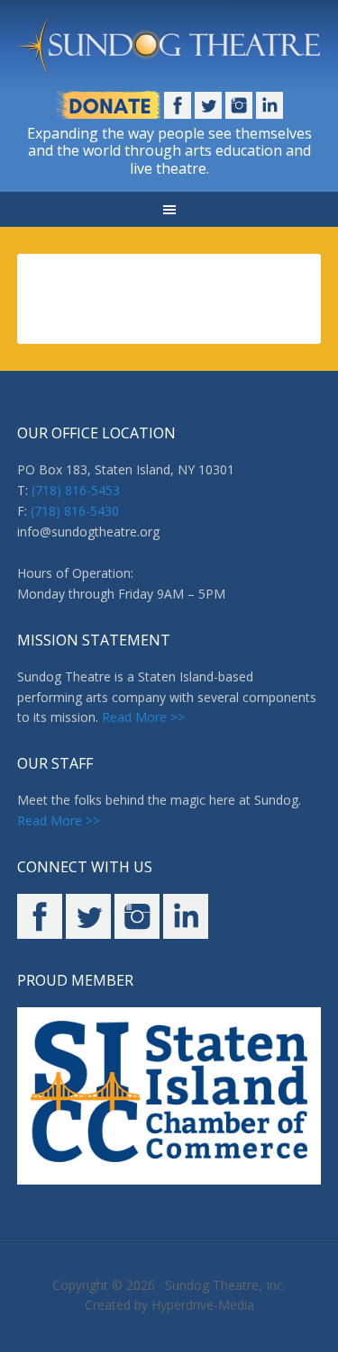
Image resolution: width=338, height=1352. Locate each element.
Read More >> (143, 717)
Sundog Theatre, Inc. (225, 1284)
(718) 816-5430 (75, 510)
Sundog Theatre (169, 54)
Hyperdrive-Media (202, 1304)
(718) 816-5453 (76, 490)
